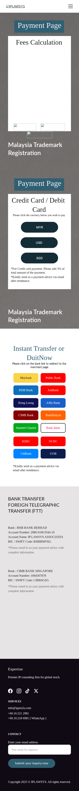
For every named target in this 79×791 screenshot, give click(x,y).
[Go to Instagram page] (19, 691)
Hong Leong (26, 402)
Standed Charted (26, 427)
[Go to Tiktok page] (27, 691)
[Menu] (70, 6)
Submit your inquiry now (31, 763)
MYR (39, 227)
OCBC (53, 441)
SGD (39, 258)
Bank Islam (53, 427)
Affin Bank (53, 402)
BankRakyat (53, 415)
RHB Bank (26, 390)
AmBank (53, 390)
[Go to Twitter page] (36, 691)
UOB (53, 453)
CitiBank (26, 453)
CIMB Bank (26, 415)
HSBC (26, 441)
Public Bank (53, 377)
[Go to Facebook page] (10, 691)
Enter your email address (23, 742)
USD (39, 243)
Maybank (26, 377)
